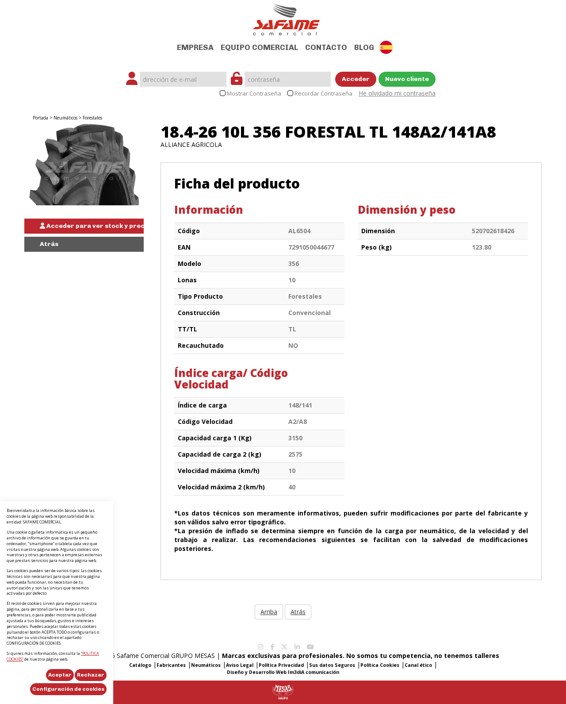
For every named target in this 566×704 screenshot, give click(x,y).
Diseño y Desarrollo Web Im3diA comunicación (283, 672)
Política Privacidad (281, 665)
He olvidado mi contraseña (397, 93)
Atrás (49, 244)
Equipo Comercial (259, 47)
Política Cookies (379, 665)
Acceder (356, 79)
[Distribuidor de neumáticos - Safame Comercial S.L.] (286, 17)
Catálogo (140, 665)
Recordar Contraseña (323, 93)
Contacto (326, 47)
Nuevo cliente (407, 79)
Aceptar (60, 675)
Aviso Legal (239, 665)
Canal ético (418, 665)
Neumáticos (65, 118)
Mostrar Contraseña (254, 93)
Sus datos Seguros (332, 665)
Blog (364, 47)
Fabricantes (171, 665)
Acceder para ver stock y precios (94, 226)
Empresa (195, 47)
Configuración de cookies (68, 689)
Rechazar (90, 675)
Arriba (268, 612)
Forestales (92, 118)
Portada (40, 118)
